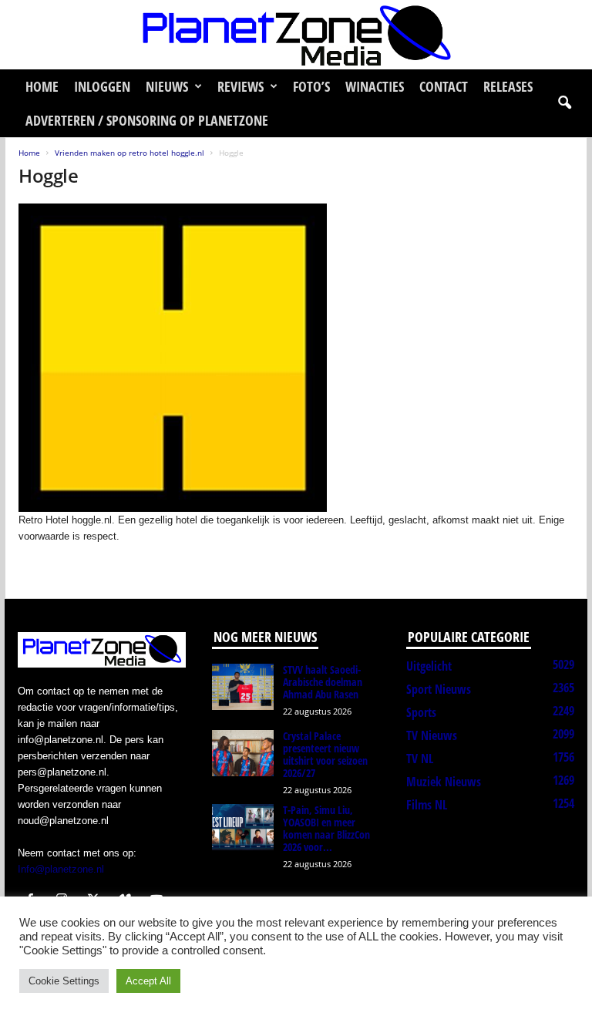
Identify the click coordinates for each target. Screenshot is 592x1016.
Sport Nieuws (438, 689)
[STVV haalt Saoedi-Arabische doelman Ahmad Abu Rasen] (243, 687)
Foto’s (311, 86)
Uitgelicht (429, 666)
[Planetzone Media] (296, 34)
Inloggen (102, 86)
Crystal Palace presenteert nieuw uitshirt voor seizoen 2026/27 (325, 754)
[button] (564, 103)
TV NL (419, 758)
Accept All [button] (148, 981)
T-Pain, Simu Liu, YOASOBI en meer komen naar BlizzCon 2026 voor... (326, 828)
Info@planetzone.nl (61, 869)
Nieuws (167, 86)
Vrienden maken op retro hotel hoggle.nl (129, 152)
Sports (421, 712)
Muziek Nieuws (443, 781)
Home (42, 86)
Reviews (240, 86)
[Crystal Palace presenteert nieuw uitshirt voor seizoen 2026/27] (243, 753)
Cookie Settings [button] (64, 981)
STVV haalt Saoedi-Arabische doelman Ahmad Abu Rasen (322, 681)
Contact (443, 86)
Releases (508, 86)
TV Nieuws (431, 735)
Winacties (374, 86)
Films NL (426, 804)
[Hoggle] (296, 358)
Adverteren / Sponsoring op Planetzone (146, 120)
